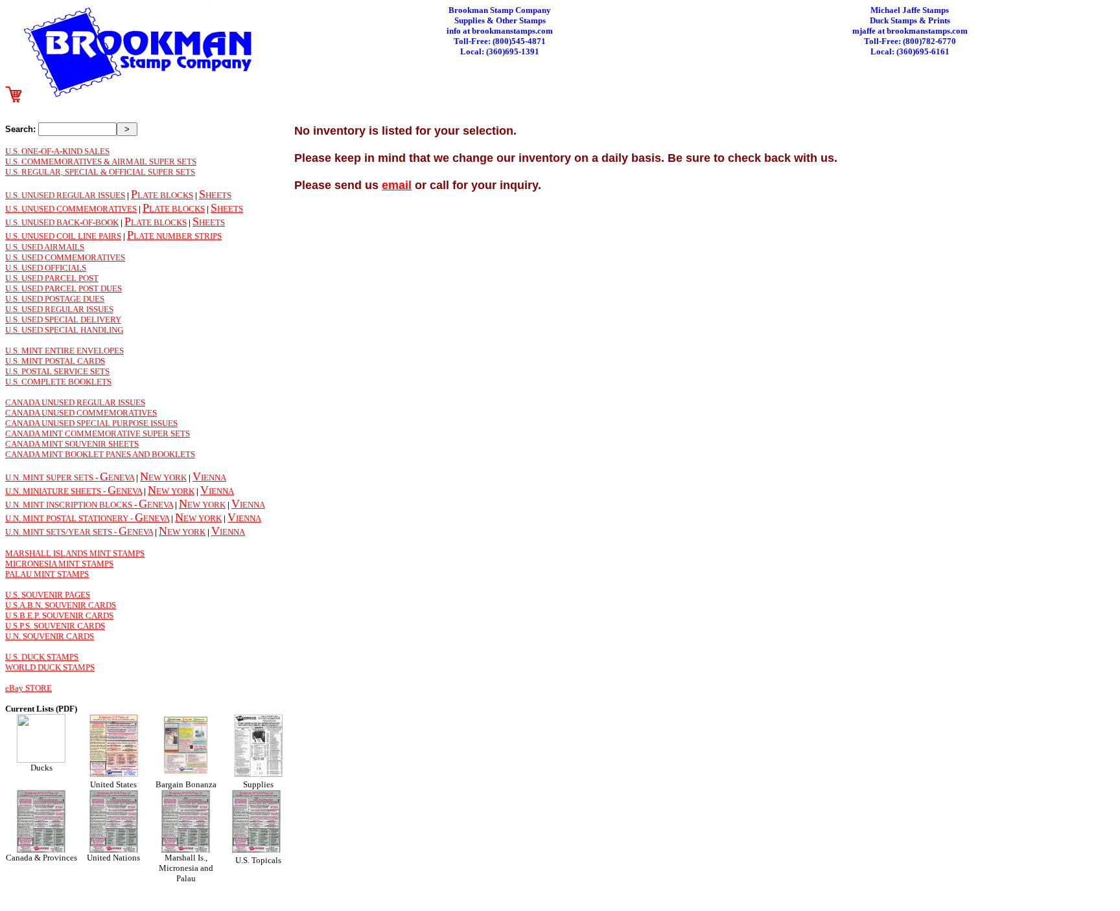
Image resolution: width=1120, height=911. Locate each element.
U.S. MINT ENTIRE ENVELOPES (64, 350)
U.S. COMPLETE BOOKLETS (58, 382)
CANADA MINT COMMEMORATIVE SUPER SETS (97, 433)
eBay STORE (28, 688)
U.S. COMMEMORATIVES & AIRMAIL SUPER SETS (100, 161)
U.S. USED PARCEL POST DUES (63, 288)
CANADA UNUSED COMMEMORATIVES (81, 413)
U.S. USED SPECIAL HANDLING (64, 330)
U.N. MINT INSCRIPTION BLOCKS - (72, 505)
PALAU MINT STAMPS (47, 574)
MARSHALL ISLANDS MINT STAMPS (75, 553)
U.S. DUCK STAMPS (41, 657)
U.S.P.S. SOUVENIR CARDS (55, 626)
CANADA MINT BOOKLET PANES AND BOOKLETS (100, 454)
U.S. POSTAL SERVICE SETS (57, 371)
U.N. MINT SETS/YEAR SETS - (62, 532)
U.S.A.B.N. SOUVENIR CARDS (60, 605)
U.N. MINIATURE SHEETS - (56, 491)
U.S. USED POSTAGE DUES (54, 299)
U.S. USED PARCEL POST (52, 278)
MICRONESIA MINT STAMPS (59, 563)
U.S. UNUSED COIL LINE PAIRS (63, 236)
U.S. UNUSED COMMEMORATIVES (71, 209)
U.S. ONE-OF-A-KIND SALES (57, 151)
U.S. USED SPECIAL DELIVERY (63, 319)
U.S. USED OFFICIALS (45, 268)
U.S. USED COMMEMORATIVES (65, 257)
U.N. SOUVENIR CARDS (49, 636)
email (397, 185)
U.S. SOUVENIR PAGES (47, 595)
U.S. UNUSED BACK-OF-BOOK (62, 222)
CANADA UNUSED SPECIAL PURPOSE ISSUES (91, 423)
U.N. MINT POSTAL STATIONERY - (70, 518)
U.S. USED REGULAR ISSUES (59, 309)
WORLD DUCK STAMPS (50, 667)
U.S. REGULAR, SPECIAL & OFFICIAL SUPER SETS (100, 172)
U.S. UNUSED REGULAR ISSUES (65, 195)
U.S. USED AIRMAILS (44, 247)
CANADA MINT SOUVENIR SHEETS (72, 444)
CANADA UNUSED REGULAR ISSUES (75, 402)
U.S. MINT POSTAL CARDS (55, 361)
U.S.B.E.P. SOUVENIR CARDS (59, 615)
